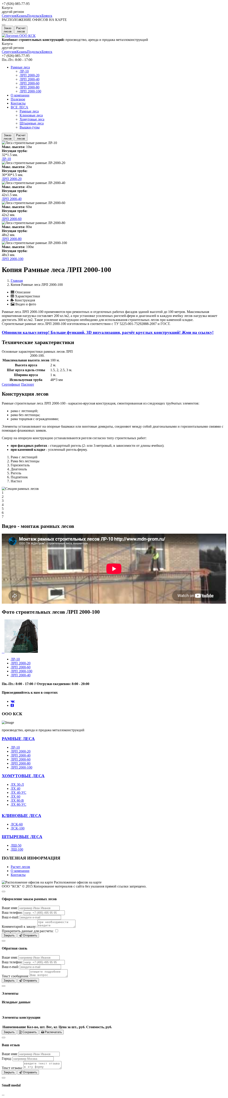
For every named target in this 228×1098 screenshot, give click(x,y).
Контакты (18, 103)
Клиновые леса (31, 115)
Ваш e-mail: (10, 917)
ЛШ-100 (17, 849)
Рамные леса (20, 67)
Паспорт (27, 384)
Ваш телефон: (12, 912)
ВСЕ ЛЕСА (19, 107)
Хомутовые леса (32, 119)
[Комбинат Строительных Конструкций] (19, 36)
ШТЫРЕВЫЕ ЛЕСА (22, 836)
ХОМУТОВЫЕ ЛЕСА (23, 775)
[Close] (3, 891)
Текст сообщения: (15, 976)
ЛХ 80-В (17, 800)
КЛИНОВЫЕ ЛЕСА (21, 815)
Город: (7, 1058)
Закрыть (9, 935)
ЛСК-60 (17, 824)
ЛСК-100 (17, 828)
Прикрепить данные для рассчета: (27, 931)
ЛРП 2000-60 (29, 83)
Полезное (18, 99)
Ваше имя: (10, 908)
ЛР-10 (24, 71)
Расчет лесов (20, 867)
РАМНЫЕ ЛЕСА (18, 738)
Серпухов (9, 16)
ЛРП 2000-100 (30, 91)
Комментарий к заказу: (19, 926)
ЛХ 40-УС (18, 792)
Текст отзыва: (12, 1068)
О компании (20, 95)
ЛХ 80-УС (18, 804)
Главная (17, 281)
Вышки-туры (30, 127)
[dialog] (114, 913)
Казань (21, 16)
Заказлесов (8, 29)
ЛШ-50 (16, 845)
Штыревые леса (32, 123)
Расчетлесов (21, 29)
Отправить (29, 935)
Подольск (34, 16)
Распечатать (53, 1032)
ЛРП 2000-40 (29, 79)
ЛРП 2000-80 (29, 87)
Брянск (47, 16)
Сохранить (29, 1032)
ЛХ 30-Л (17, 784)
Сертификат (11, 384)
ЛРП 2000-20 (29, 75)
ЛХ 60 (15, 796)
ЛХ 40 (15, 788)
